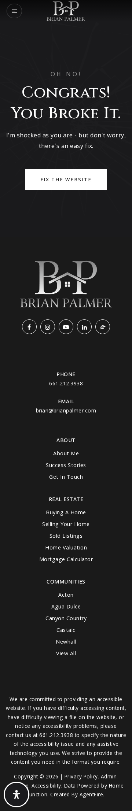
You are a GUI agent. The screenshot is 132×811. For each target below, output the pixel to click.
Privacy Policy (81, 776)
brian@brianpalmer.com (66, 410)
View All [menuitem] (66, 653)
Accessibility (46, 785)
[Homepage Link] (66, 10)
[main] (66, 118)
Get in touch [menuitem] (66, 476)
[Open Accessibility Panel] (16, 794)
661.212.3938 (66, 383)
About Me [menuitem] (66, 453)
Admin (109, 776)
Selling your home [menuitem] (66, 524)
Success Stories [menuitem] (66, 465)
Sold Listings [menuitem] (66, 535)
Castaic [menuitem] (66, 629)
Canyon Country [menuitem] (66, 618)
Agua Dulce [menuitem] (66, 606)
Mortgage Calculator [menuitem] (66, 559)
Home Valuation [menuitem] (66, 547)
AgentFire (91, 794)
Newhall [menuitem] (66, 641)
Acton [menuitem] (66, 594)
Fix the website (66, 179)
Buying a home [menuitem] (66, 512)
